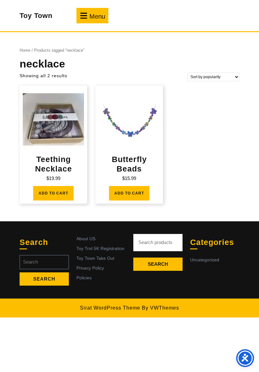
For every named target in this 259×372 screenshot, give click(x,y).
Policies (84, 277)
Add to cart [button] (53, 193)
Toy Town (36, 16)
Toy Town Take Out (95, 258)
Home (25, 50)
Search (158, 264)
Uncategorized (204, 259)
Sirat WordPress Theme (110, 308)
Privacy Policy (90, 267)
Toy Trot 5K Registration (100, 248)
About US (85, 238)
